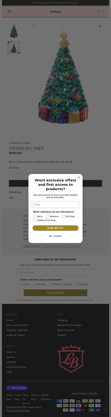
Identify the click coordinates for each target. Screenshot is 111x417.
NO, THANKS (55, 236)
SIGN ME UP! (55, 228)
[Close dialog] (79, 177)
